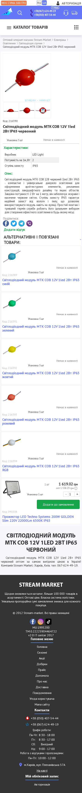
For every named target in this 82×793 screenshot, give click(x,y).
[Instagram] (41, 622)
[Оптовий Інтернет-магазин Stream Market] (6, 14)
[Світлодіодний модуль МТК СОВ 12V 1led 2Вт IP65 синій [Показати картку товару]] (11, 258)
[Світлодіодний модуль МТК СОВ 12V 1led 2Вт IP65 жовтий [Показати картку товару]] (11, 351)
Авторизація (71, 3)
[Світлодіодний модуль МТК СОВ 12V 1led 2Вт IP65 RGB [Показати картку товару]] (11, 444)
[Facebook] (33, 622)
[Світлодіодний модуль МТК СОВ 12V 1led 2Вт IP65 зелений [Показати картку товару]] (11, 305)
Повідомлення (42, 693)
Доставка (42, 687)
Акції (42, 658)
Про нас (42, 681)
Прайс (42, 670)
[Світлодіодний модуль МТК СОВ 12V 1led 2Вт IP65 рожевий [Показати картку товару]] (11, 398)
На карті (42, 770)
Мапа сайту (42, 704)
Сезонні (42, 652)
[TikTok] (48, 622)
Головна (42, 647)
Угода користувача (42, 699)
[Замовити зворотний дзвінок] (66, 13)
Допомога (42, 675)
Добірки (42, 664)
